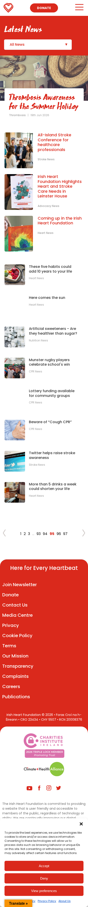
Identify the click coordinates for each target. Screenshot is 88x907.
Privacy (10, 625)
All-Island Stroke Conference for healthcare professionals (54, 142)
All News (17, 44)
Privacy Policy (47, 901)
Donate (44, 8)
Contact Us (15, 605)
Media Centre (17, 615)
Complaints (15, 676)
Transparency (17, 666)
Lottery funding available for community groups (51, 393)
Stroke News (46, 159)
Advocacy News (48, 206)
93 (39, 533)
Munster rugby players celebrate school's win (49, 362)
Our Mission (15, 656)
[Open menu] (79, 9)
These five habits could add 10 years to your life (50, 269)
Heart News (45, 233)
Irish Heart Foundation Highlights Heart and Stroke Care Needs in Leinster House (60, 186)
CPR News (35, 371)
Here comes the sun (47, 297)
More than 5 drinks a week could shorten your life (52, 487)
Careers (11, 686)
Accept (44, 866)
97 (65, 533)
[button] (81, 824)
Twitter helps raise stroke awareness (52, 455)
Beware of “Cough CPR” (50, 422)
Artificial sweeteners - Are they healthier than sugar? (53, 331)
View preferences (44, 891)
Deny (44, 878)
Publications (16, 696)
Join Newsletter (19, 584)
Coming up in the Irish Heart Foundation (60, 221)
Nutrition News (38, 340)
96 (59, 533)
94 (45, 533)
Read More (18, 102)
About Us (64, 901)
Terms (9, 646)
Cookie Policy (17, 635)
